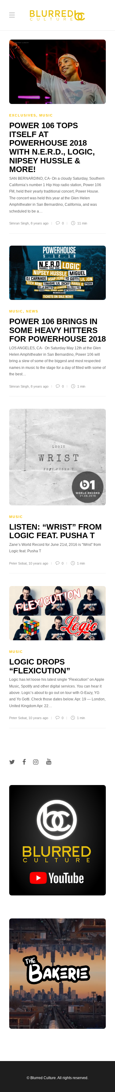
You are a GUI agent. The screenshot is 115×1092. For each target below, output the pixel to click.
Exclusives (22, 115)
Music (46, 115)
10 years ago (38, 563)
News (32, 311)
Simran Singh (19, 223)
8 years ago (39, 223)
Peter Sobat (18, 563)
